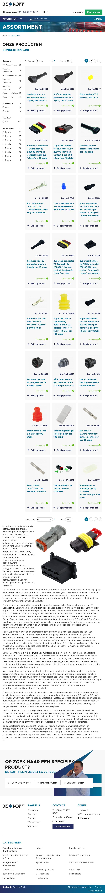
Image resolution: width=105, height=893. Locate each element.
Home (5, 36)
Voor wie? (32, 826)
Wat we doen (34, 822)
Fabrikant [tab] (7, 118)
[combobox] (39, 18)
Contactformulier (75, 783)
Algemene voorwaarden (79, 887)
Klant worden (94, 12)
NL (44, 12)
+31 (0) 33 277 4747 (28, 12)
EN (48, 12)
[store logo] (13, 4)
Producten (33, 810)
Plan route (85, 818)
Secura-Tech (19, 887)
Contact (31, 818)
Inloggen (79, 12)
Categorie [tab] (7, 61)
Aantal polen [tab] (8, 128)
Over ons (32, 814)
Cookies (98, 887)
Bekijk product (38, 110)
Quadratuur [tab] (8, 103)
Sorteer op (29, 61)
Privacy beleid (95, 891)
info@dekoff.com (48, 783)
